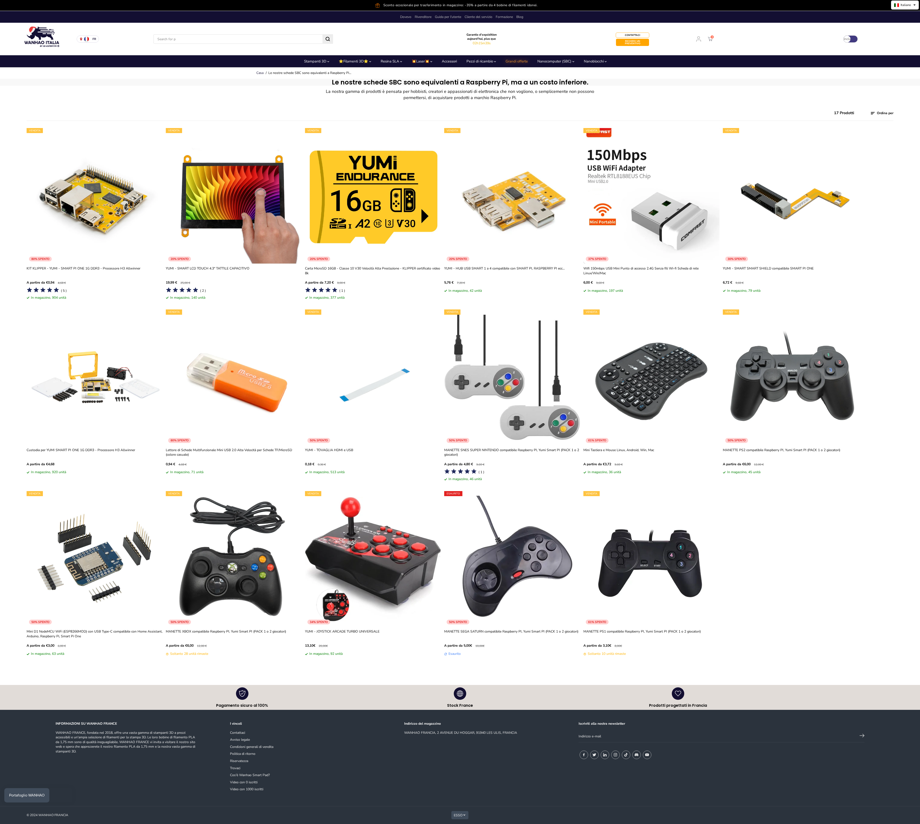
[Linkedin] (605, 755)
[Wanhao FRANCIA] (41, 39)
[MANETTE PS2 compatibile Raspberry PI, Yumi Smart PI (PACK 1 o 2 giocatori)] (791, 377)
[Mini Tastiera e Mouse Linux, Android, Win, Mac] (651, 377)
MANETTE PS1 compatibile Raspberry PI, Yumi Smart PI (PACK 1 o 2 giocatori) (642, 631)
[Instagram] (615, 755)
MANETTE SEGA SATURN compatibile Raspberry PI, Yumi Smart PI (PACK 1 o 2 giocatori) (511, 631)
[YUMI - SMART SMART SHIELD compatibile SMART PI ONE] (791, 196)
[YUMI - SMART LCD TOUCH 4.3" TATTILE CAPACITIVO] (234, 196)
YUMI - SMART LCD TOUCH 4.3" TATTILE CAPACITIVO (207, 268)
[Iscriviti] (862, 736)
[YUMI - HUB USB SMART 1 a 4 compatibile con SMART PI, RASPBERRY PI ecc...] (512, 196)
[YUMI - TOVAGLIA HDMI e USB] (373, 377)
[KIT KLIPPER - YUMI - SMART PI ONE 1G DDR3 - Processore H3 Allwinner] (94, 196)
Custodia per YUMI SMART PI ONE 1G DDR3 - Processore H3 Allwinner (81, 450)
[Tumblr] (636, 755)
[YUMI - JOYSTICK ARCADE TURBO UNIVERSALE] (373, 559)
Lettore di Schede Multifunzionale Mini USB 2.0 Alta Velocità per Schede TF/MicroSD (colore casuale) (229, 452)
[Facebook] (584, 755)
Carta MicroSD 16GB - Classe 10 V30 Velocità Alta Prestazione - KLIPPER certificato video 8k (372, 270)
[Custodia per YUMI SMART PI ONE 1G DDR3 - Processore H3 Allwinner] (94, 377)
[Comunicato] (647, 755)
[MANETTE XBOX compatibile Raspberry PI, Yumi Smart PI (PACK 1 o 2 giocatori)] (234, 559)
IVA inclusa (847, 39)
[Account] (698, 39)
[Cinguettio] (594, 755)
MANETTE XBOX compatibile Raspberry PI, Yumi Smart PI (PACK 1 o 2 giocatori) (226, 631)
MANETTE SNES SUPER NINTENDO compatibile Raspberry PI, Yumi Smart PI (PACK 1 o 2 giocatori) (511, 452)
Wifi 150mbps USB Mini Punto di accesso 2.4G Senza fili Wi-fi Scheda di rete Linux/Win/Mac (641, 270)
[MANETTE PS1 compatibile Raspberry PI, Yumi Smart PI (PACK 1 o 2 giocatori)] (651, 559)
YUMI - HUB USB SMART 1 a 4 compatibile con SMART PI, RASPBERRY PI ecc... (504, 268)
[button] (905, 5)
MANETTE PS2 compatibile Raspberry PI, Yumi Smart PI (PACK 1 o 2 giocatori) (781, 450)
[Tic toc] (626, 755)
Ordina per (884, 113)
